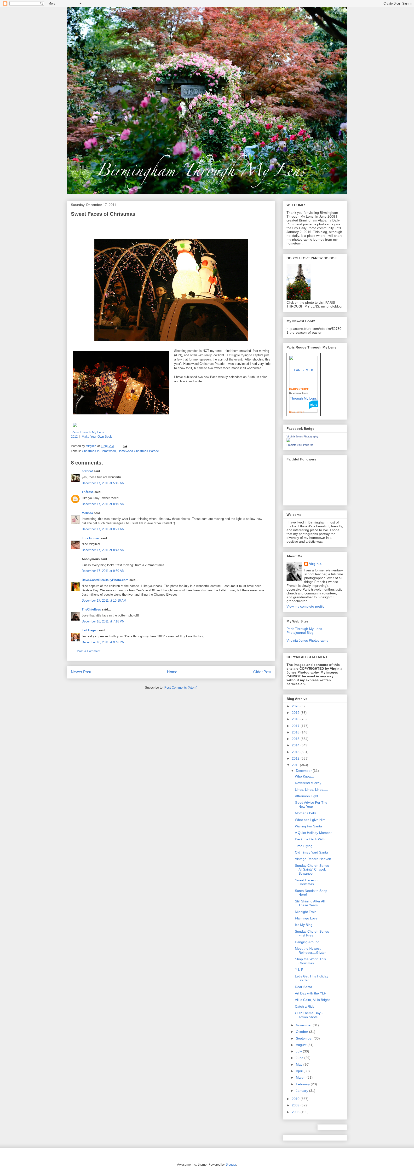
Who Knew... (304, 776)
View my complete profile (305, 606)
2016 (296, 732)
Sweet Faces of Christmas (306, 882)
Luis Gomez (91, 538)
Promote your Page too (300, 444)
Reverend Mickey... (309, 783)
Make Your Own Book (97, 436)
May (299, 1064)
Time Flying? (304, 846)
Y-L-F (299, 969)
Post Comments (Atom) (180, 687)
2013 (296, 752)
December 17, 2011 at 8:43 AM (103, 550)
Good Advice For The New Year (311, 804)
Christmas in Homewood (99, 451)
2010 (296, 1099)
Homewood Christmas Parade (138, 451)
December (304, 771)
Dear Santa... (305, 987)
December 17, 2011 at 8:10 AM (103, 504)
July (299, 1051)
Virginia (315, 564)
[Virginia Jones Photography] (288, 441)
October (302, 1032)
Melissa (87, 513)
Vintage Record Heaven (313, 859)
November (304, 1025)
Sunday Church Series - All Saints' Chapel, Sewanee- (313, 870)
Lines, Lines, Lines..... (311, 789)
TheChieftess (91, 609)
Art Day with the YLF (310, 993)
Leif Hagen (90, 630)
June (300, 1058)
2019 (296, 713)
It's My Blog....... (307, 925)
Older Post (262, 672)
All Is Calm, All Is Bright (312, 1000)
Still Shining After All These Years (310, 903)
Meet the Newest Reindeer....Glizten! (311, 950)
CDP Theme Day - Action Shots (309, 1015)
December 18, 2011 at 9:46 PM (103, 642)
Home (172, 672)
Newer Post (81, 672)
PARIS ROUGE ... (300, 389)
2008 (296, 1112)
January (302, 1091)
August (301, 1045)
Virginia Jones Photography (302, 436)
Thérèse (87, 492)
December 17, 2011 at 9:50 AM (103, 571)
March (301, 1077)
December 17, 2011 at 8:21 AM (103, 529)
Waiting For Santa (308, 826)
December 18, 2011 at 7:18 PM (103, 621)
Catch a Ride (305, 1006)
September (305, 1038)
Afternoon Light (306, 796)
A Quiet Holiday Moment (313, 833)
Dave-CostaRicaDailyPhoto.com (105, 580)
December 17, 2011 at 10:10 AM (104, 600)
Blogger (231, 1164)
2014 (296, 745)
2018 (296, 719)
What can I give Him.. (311, 820)
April (300, 1071)
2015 (296, 739)
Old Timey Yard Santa (311, 852)
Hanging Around (307, 942)
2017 (296, 726)
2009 (296, 1105)
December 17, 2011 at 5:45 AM (103, 483)
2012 (296, 758)
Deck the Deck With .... (312, 839)
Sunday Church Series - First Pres (313, 933)
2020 (296, 706)
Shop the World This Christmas (310, 961)
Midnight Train (305, 912)
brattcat (87, 471)
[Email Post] (124, 446)
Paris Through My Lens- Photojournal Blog (305, 631)
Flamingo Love (306, 918)
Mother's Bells (305, 813)
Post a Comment (88, 651)
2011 (296, 765)
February (303, 1084)
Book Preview (296, 412)
